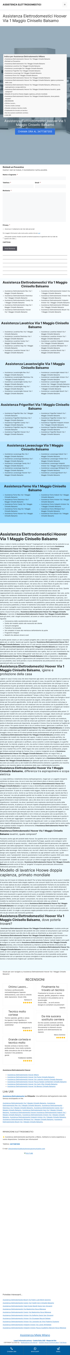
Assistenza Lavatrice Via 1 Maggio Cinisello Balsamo (22, 66)
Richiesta (7, 191)
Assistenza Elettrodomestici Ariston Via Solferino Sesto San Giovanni (28, 1315)
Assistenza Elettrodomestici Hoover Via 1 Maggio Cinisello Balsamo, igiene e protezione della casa (34, 81)
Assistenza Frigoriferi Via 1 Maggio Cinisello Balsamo (22, 71)
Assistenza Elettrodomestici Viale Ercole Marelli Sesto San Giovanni (27, 1306)
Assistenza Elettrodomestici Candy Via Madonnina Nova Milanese (27, 1312)
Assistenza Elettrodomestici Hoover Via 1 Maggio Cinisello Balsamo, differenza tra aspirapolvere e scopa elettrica (32, 86)
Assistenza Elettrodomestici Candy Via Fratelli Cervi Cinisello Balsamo (28, 1303)
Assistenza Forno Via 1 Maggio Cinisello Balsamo (21, 75)
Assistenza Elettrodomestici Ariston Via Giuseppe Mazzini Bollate (26, 1318)
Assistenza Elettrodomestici (14, 1096)
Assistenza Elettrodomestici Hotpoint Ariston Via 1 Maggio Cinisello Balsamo (38, 1117)
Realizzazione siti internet (29, 1342)
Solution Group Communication (49, 1342)
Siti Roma (63, 1342)
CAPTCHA (7, 242)
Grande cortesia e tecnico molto (16, 108)
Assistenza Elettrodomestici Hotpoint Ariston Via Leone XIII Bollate (27, 1325)
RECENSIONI (9, 101)
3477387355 (15, 1144)
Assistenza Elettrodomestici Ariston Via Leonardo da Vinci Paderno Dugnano (31, 1322)
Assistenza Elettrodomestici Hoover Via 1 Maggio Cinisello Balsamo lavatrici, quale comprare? (32, 91)
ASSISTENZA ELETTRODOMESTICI (22, 4)
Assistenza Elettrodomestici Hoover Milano (23, 1075)
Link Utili (8, 115)
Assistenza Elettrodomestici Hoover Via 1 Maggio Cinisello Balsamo (27, 59)
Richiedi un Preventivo (12, 61)
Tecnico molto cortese (12, 106)
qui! (39, 233)
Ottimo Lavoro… (10, 103)
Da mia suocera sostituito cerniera (16, 113)
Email (38, 183)
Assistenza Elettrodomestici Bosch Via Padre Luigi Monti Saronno (27, 1300)
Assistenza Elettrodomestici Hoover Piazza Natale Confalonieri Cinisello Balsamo (37, 1082)
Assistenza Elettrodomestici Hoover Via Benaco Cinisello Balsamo (31, 1086)
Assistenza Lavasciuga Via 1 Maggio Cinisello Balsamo (23, 73)
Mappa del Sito (51, 1340)
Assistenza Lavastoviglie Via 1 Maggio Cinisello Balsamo (24, 68)
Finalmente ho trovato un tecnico (16, 110)
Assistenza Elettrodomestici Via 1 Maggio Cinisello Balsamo (25, 64)
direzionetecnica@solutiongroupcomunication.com (26, 1149)
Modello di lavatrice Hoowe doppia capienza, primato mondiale (26, 94)
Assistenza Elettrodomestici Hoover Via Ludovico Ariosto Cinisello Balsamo (34, 1079)
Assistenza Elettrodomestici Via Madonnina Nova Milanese (24, 1309)
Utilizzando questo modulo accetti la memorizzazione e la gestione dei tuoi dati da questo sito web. (30, 237)
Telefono (7, 183)
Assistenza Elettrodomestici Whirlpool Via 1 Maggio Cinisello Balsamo (28, 1119)
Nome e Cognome (10, 175)
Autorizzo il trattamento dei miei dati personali (20, 229)
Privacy (6, 225)
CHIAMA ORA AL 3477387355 (35, 131)
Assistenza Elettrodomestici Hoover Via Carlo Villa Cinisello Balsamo (32, 1084)
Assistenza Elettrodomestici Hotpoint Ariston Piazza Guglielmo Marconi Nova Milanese (34, 1328)
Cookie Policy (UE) (39, 1340)
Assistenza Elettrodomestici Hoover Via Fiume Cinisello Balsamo (31, 1077)
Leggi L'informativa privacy (23, 1340)
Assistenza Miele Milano (35, 1335)
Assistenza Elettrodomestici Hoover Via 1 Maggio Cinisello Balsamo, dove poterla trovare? (32, 97)
